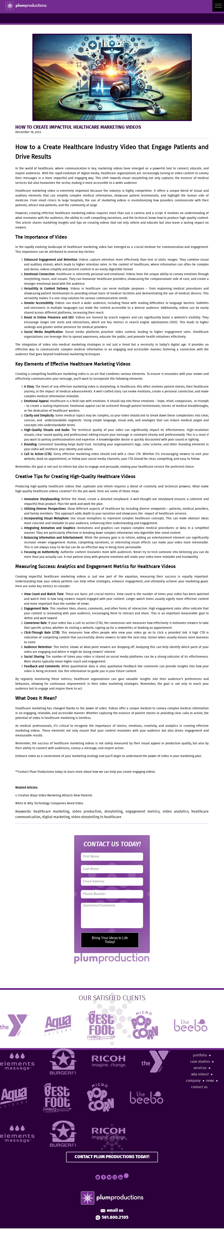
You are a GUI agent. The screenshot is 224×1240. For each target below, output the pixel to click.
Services (200, 1068)
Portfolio (200, 1055)
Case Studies (200, 1061)
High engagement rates (165, 608)
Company (193, 1081)
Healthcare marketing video (35, 190)
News (210, 1081)
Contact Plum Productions (36, 771)
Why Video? (200, 1074)
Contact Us (199, 1087)
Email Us (115, 1210)
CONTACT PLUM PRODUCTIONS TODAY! (112, 1157)
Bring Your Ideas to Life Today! (110, 940)
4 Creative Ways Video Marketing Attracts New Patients (53, 795)
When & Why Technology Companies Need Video (49, 803)
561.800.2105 (115, 1217)
